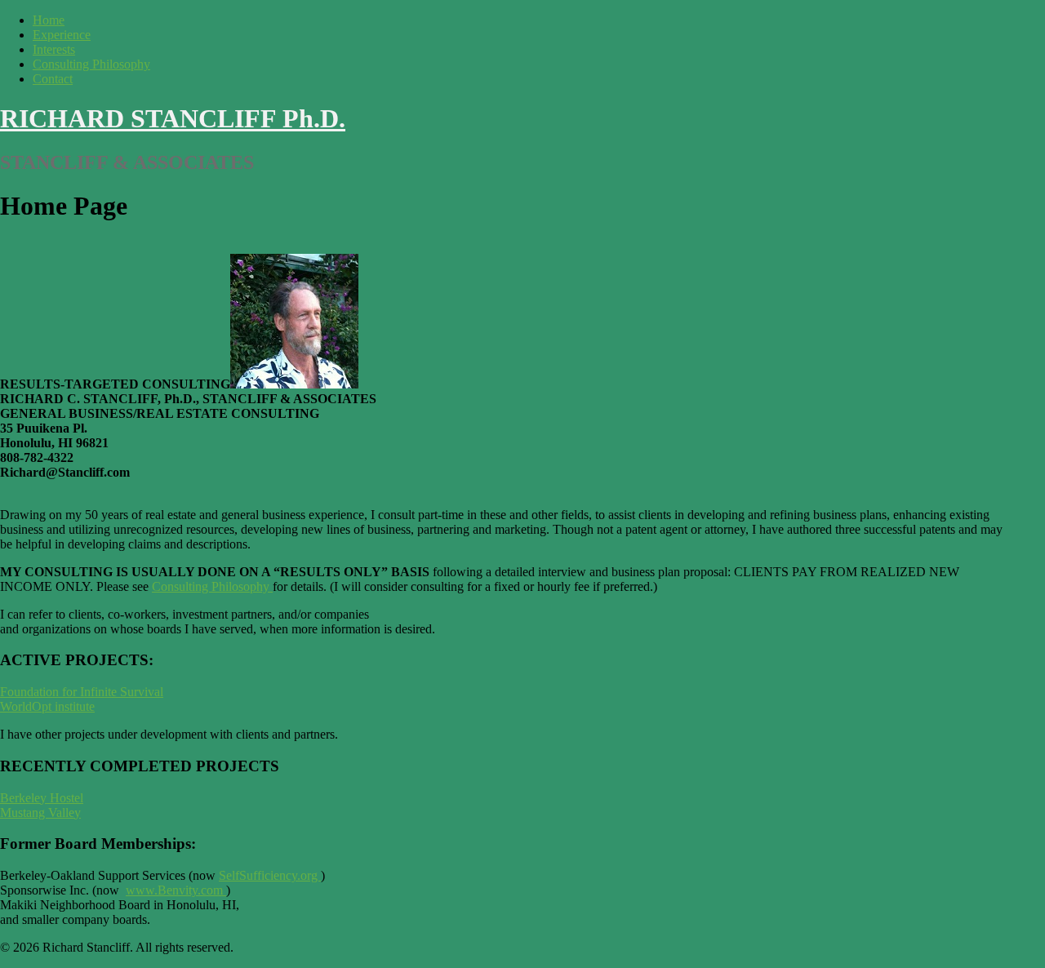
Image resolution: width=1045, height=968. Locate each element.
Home (48, 20)
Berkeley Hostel (41, 798)
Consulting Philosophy (91, 64)
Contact (53, 79)
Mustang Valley (40, 812)
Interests (54, 49)
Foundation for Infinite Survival (81, 692)
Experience (62, 35)
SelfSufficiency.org (270, 875)
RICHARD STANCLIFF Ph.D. (172, 118)
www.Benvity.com (174, 890)
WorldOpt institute (47, 706)
